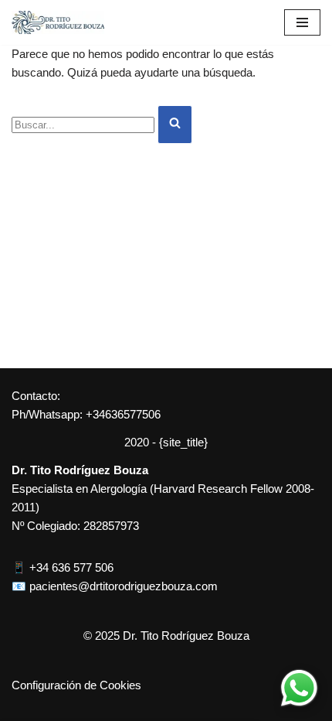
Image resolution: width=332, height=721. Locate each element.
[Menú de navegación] (302, 22)
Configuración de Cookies (76, 685)
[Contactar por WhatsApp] (299, 688)
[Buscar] (175, 124)
